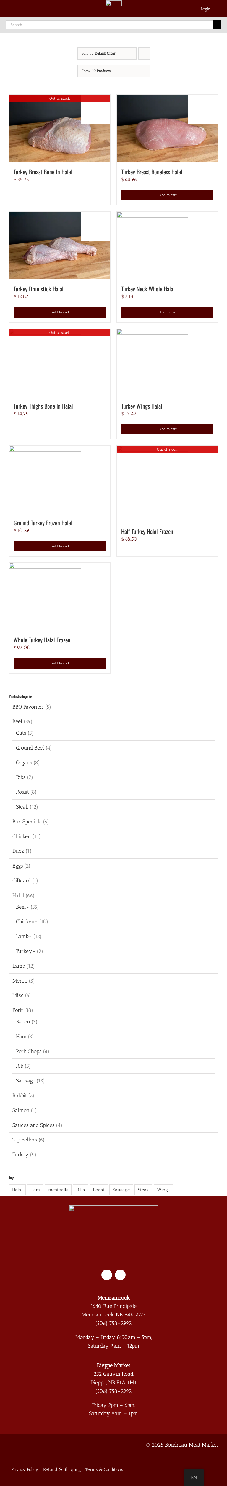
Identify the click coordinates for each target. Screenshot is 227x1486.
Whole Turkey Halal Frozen (42, 639)
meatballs (58, 1189)
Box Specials (27, 821)
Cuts (21, 733)
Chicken (21, 836)
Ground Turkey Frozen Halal (43, 522)
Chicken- (27, 921)
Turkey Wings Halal (141, 405)
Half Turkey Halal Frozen (147, 531)
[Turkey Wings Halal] (167, 362)
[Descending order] (144, 53)
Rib (19, 1066)
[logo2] (113, 1208)
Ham (21, 1036)
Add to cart (168, 195)
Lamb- (24, 936)
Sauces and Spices (33, 1125)
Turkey (20, 1154)
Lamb (18, 966)
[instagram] (120, 1275)
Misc (18, 995)
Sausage (25, 1080)
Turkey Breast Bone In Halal (43, 171)
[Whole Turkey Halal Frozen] (59, 596)
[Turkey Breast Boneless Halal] (167, 128)
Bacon (23, 1021)
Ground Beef (30, 747)
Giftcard (21, 880)
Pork (17, 1010)
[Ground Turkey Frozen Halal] (59, 479)
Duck (18, 851)
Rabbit (19, 1095)
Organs (24, 762)
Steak (22, 806)
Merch (19, 981)
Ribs (21, 777)
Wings (163, 1189)
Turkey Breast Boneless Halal (151, 171)
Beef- (22, 907)
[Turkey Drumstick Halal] (59, 245)
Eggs (17, 865)
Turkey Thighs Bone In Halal (43, 405)
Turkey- (25, 951)
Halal (18, 895)
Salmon (21, 1110)
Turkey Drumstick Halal (39, 288)
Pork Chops (29, 1051)
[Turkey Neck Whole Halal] (167, 245)
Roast (22, 792)
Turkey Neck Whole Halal (148, 288)
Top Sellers (24, 1139)
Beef (17, 721)
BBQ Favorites (28, 707)
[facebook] (106, 1275)
